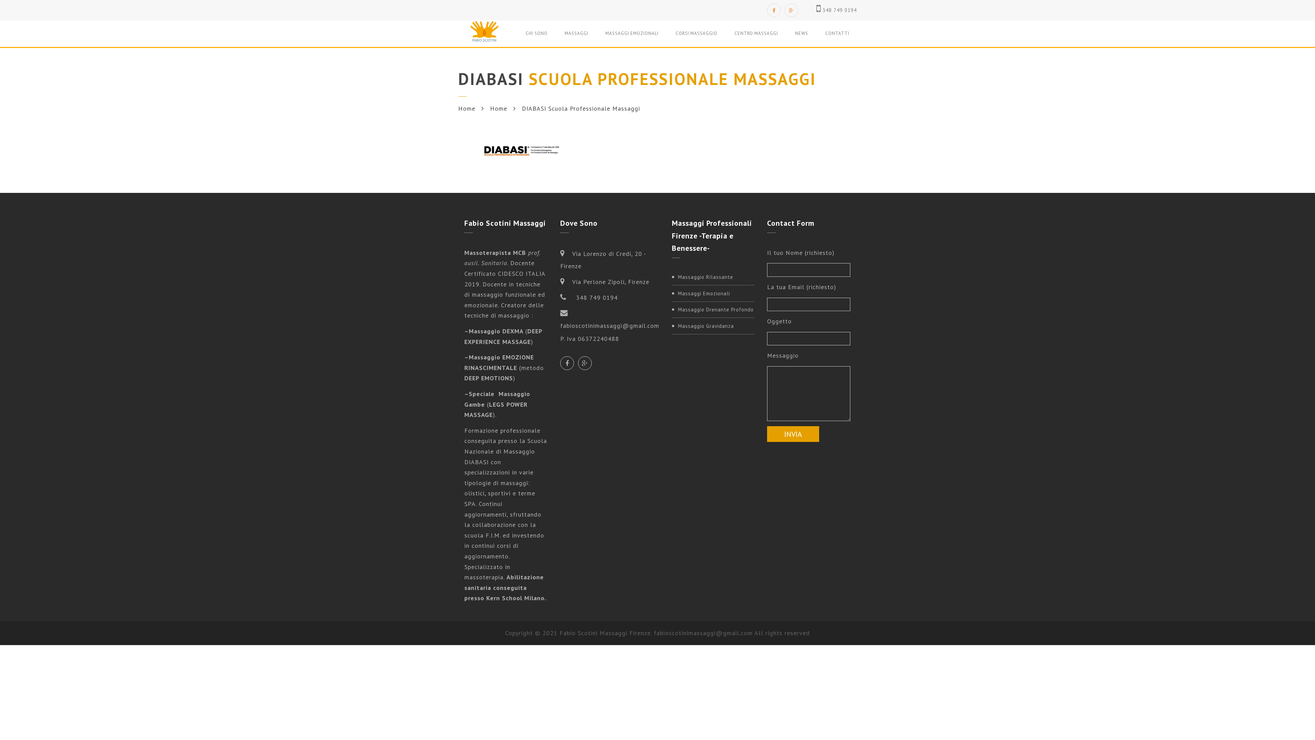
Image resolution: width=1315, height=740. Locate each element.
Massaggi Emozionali (632, 33)
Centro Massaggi (756, 33)
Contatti (837, 33)
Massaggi (576, 33)
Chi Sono (537, 33)
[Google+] (791, 10)
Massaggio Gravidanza (706, 326)
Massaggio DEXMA (497, 331)
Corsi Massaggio (696, 33)
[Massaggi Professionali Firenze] (484, 33)
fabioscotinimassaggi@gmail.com (703, 633)
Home (466, 108)
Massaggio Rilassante (705, 277)
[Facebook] (774, 10)
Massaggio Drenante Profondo (716, 309)
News (801, 33)
